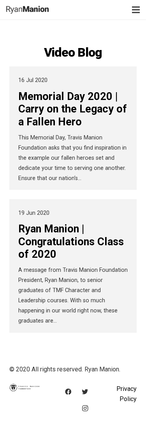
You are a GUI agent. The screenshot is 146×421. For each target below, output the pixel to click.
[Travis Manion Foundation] (24, 389)
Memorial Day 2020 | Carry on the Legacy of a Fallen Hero (72, 109)
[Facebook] (68, 392)
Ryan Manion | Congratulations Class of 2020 (71, 241)
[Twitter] (85, 392)
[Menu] (136, 10)
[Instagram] (85, 408)
